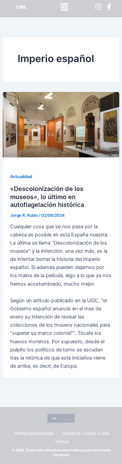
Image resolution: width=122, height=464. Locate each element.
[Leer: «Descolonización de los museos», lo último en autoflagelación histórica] (61, 124)
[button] (64, 7)
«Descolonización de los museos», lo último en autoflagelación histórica (47, 196)
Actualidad (21, 176)
